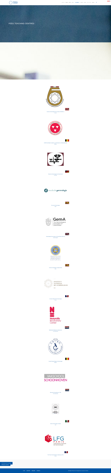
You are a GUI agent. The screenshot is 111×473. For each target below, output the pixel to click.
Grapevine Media (84, 470)
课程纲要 (67, 2)
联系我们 (93, 2)
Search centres (5, 464)
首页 (24, 470)
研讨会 (73, 2)
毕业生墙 (85, 2)
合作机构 (81, 2)
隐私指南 (33, 470)
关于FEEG (63, 2)
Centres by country (7, 463)
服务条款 (28, 470)
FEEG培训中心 (77, 2)
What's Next (89, 2)
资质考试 (70, 2)
